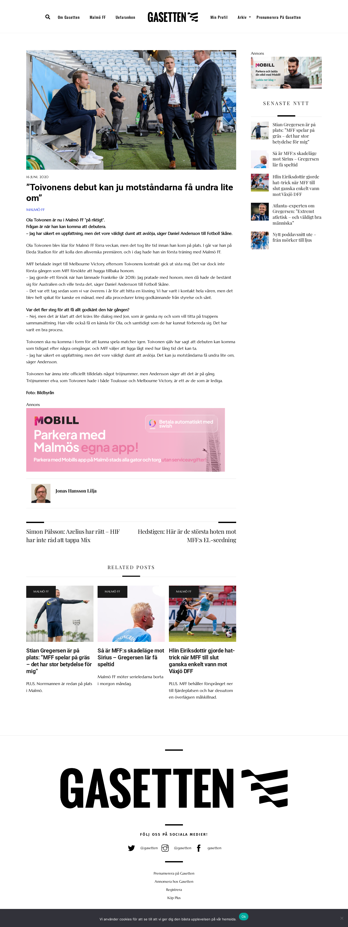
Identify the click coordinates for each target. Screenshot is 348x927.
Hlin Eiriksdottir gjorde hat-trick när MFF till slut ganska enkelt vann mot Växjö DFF (202, 660)
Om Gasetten (69, 17)
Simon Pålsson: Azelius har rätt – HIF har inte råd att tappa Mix (72, 535)
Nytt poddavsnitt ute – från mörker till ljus (294, 237)
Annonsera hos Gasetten (174, 881)
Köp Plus (174, 897)
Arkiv (242, 17)
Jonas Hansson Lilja (76, 491)
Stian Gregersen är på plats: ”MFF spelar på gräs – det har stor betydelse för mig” (59, 660)
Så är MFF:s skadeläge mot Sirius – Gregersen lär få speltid (131, 657)
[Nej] (341, 918)
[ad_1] (286, 87)
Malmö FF (98, 17)
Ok (244, 917)
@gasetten (148, 848)
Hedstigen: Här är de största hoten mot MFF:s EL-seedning (187, 535)
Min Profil (219, 17)
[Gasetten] (173, 17)
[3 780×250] (125, 470)
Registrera (174, 889)
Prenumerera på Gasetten (279, 17)
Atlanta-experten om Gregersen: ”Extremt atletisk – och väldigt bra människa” (297, 214)
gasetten (214, 848)
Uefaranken (125, 17)
